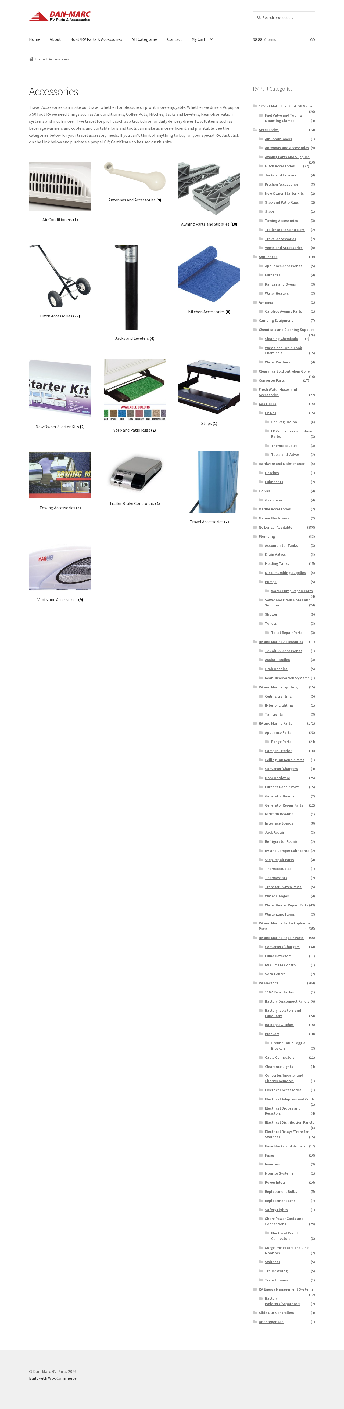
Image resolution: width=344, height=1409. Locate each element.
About (55, 39)
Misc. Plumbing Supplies (285, 572)
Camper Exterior (278, 750)
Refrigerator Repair (281, 841)
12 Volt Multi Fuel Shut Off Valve (285, 106)
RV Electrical (269, 983)
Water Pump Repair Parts (292, 590)
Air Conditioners (278, 138)
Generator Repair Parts (284, 805)
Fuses (270, 1155)
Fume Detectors (278, 955)
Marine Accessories (275, 509)
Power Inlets (275, 1182)
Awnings (266, 302)
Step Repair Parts (279, 859)
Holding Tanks (277, 563)
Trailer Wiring (276, 1271)
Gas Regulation (284, 422)
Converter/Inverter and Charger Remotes (284, 1078)
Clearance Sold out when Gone (284, 371)
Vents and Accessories (284, 247)
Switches (272, 1261)
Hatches (272, 472)
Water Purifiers (277, 362)
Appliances (268, 256)
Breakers (272, 1033)
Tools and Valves (285, 454)
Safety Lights (276, 1209)
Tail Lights (274, 714)
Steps (270, 211)
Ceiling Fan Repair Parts (284, 759)
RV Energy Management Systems (286, 1289)
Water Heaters (277, 293)
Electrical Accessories (283, 1090)
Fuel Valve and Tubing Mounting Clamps (283, 118)
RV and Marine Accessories (281, 641)
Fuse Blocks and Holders (285, 1146)
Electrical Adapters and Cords (290, 1099)
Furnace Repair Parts (282, 787)
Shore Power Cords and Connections (284, 1221)
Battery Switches (279, 1024)
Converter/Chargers (281, 768)
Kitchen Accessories (282, 184)
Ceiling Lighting (278, 696)
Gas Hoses (267, 403)
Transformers (276, 1280)
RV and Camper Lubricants (287, 850)
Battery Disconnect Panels (287, 1001)
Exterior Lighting (279, 705)
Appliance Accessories (283, 265)
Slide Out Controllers (276, 1312)
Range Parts (281, 741)
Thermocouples (284, 445)
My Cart (199, 39)
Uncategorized (271, 1321)
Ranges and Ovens (280, 284)
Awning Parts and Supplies (287, 156)
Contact (174, 39)
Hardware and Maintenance (282, 463)
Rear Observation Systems (287, 677)
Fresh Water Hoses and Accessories (278, 392)
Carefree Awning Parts (283, 311)
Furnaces (272, 275)
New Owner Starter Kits (284, 193)
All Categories (145, 39)
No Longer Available (275, 527)
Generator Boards (280, 796)
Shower (271, 614)
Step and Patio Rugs (282, 202)
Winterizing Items (280, 914)
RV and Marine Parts (275, 723)
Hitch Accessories (280, 166)
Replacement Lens (280, 1200)
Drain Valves (275, 554)
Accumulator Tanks (281, 545)
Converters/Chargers (282, 946)
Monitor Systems (279, 1173)
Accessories (269, 129)
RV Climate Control (281, 965)
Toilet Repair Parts (286, 632)
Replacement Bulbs (281, 1191)
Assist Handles (277, 659)
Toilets (271, 623)
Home (34, 39)
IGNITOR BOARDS (279, 814)
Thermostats (276, 877)
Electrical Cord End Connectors (287, 1236)
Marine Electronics (274, 518)
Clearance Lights (279, 1066)
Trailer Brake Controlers (285, 229)
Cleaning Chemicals (281, 338)
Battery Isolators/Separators (282, 1301)
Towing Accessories (281, 220)
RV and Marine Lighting (278, 687)
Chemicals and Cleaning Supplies (286, 329)
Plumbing (267, 536)
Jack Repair (274, 832)
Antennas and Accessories (287, 147)
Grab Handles (276, 668)
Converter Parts (272, 380)
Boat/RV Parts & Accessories (96, 39)
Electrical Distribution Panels (289, 1122)
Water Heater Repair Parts (286, 905)
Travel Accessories (280, 238)
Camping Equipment (276, 320)
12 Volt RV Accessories (283, 650)
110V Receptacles (279, 992)
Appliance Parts (278, 732)
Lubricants (274, 481)
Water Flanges (277, 896)
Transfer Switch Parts (283, 886)
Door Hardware (277, 777)
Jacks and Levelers (280, 175)
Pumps (271, 581)
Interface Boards (279, 823)
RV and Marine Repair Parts (281, 937)
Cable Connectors (280, 1057)
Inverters (272, 1164)
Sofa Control (275, 973)
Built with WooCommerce (53, 1378)
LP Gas (270, 412)
